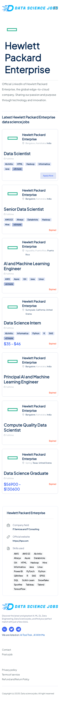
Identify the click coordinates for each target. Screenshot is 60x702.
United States (45, 463)
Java (7, 169)
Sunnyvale (30, 310)
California (40, 310)
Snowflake (43, 580)
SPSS (42, 575)
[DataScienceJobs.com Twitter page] (11, 629)
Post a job (7, 654)
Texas (35, 463)
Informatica (44, 164)
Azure (16, 279)
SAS (51, 333)
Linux (41, 279)
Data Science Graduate (26, 473)
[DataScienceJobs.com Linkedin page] (4, 629)
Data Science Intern (22, 322)
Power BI (18, 571)
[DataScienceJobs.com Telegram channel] (18, 629)
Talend (41, 584)
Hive (7, 224)
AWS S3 (9, 219)
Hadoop (30, 164)
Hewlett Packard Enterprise (34, 137)
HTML (19, 164)
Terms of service (11, 674)
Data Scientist (17, 153)
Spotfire (18, 584)
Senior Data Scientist (24, 208)
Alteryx (20, 219)
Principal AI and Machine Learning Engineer (27, 379)
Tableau (30, 584)
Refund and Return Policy (15, 679)
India (49, 143)
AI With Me (39, 634)
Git (24, 279)
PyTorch (30, 571)
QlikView (18, 575)
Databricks (33, 219)
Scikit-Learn (28, 580)
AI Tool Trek (26, 634)
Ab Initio (9, 164)
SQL (16, 580)
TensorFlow (19, 589)
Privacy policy (9, 669)
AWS (7, 279)
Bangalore (30, 199)
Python (35, 333)
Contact (6, 649)
